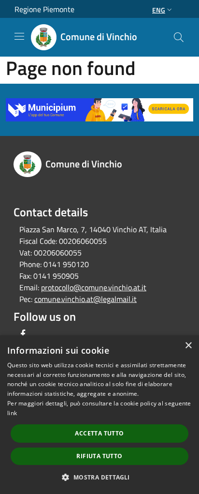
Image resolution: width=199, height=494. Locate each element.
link (12, 413)
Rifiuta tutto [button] (99, 456)
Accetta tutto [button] (99, 433)
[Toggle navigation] (19, 36)
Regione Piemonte (44, 9)
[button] (99, 477)
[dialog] (99, 414)
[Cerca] (179, 37)
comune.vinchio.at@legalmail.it (85, 299)
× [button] (188, 345)
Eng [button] (158, 10)
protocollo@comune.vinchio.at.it (93, 287)
